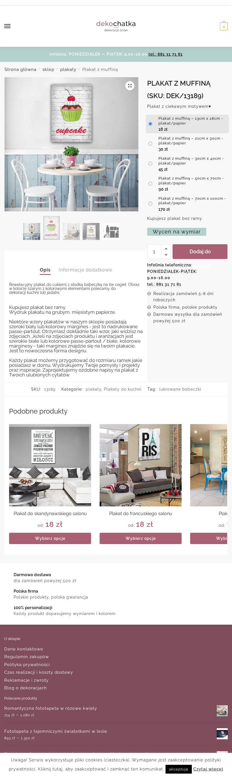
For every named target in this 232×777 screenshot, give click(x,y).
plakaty (68, 69)
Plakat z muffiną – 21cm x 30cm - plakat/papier (191, 140)
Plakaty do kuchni (122, 389)
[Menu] (12, 26)
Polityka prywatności (27, 664)
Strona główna (20, 69)
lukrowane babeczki (180, 389)
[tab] (45, 265)
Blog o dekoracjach (25, 687)
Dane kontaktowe (23, 649)
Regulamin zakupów (26, 656)
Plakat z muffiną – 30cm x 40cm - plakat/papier (191, 160)
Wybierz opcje (50, 538)
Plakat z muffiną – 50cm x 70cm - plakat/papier (191, 180)
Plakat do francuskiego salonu (140, 513)
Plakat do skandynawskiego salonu (50, 513)
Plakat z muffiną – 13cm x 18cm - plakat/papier (190, 120)
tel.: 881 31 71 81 (166, 54)
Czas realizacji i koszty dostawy (38, 672)
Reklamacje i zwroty (26, 680)
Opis (45, 270)
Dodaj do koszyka (200, 254)
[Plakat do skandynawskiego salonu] (50, 465)
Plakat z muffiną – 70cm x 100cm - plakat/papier (192, 200)
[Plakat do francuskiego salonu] (141, 465)
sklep (48, 69)
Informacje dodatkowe (85, 270)
